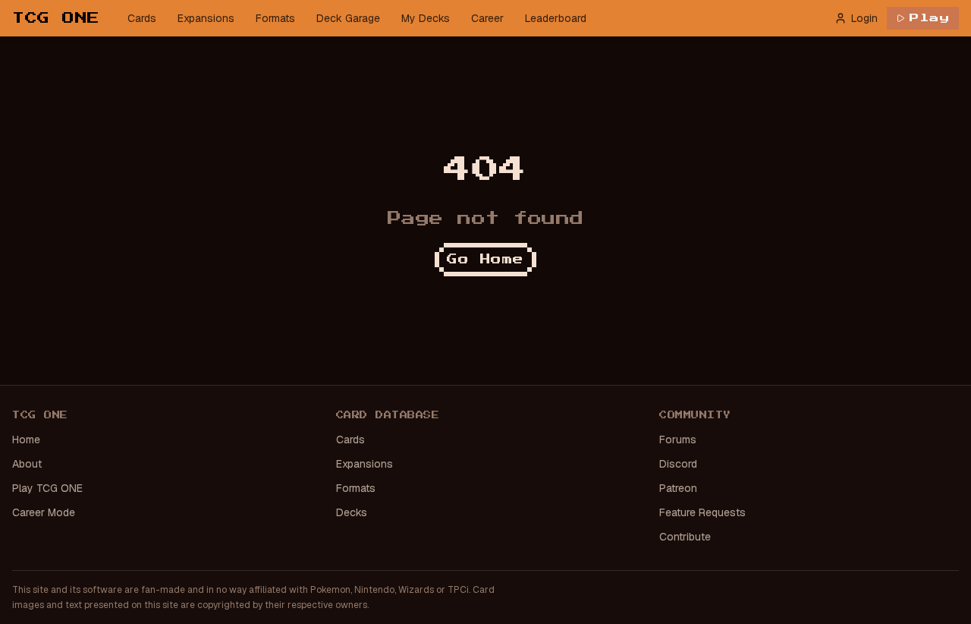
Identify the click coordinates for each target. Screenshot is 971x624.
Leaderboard (555, 18)
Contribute (685, 537)
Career (487, 18)
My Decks (425, 18)
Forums (677, 439)
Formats (275, 18)
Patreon (678, 488)
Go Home (485, 259)
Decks (351, 512)
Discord (678, 464)
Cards (141, 18)
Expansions (206, 18)
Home (26, 439)
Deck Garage (348, 18)
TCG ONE (56, 18)
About (27, 464)
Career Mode (43, 512)
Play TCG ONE (47, 488)
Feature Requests (702, 512)
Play (930, 18)
